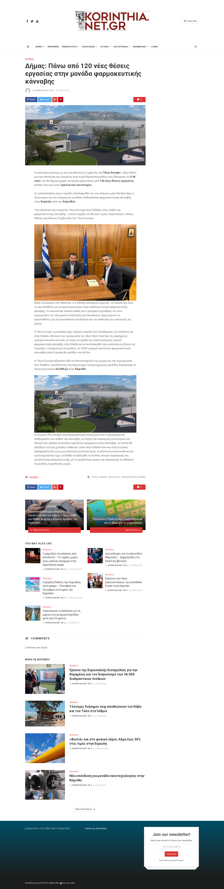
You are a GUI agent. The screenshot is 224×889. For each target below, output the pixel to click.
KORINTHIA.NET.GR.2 (44, 90)
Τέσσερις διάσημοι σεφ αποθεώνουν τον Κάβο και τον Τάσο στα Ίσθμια (105, 709)
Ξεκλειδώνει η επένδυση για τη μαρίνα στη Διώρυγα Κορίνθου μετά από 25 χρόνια (61, 614)
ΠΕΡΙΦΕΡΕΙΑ (53, 46)
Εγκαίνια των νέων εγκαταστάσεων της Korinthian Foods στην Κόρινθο (123, 582)
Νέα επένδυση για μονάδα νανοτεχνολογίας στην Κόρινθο (106, 778)
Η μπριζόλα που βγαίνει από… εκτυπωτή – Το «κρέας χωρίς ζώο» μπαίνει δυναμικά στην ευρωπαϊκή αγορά (60, 559)
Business (29, 59)
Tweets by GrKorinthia (96, 828)
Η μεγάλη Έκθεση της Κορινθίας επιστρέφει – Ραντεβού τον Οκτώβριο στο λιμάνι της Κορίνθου (62, 588)
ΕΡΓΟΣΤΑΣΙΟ (115, 477)
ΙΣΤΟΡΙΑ (104, 46)
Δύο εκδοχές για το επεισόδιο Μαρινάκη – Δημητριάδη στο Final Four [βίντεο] (123, 557)
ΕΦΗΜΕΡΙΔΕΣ (139, 46)
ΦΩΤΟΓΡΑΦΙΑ (121, 46)
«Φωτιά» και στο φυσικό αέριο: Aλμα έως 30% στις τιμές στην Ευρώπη (105, 741)
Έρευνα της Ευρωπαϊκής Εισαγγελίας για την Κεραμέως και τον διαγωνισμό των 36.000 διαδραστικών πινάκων (103, 674)
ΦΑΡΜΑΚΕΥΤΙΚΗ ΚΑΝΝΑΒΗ (134, 477)
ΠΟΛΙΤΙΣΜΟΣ (88, 46)
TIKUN (95, 477)
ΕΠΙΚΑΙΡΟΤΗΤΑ (69, 46)
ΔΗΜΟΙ (38, 46)
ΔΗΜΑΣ (104, 477)
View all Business (83, 809)
